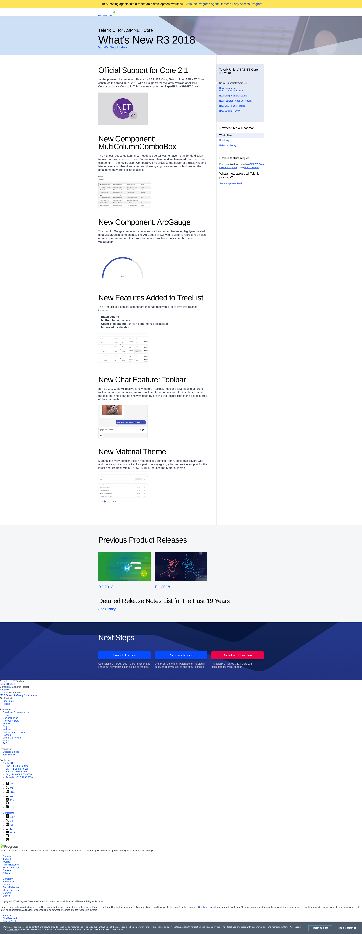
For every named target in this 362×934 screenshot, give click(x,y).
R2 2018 (106, 587)
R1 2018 (162, 587)
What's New (225, 135)
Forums (6, 723)
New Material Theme (229, 111)
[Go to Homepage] (113, 15)
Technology (8, 859)
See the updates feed (230, 183)
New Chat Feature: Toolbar (232, 106)
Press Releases (11, 865)
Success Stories (11, 752)
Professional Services (14, 732)
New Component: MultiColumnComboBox (231, 89)
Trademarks (209, 907)
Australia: (19, 777)
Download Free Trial (238, 655)
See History (107, 609)
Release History (227, 145)
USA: (17, 766)
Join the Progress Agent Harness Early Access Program (224, 4)
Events (6, 740)
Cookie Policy (13, 929)
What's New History (113, 47)
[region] (181, 928)
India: (17, 771)
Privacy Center (10, 921)
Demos (6, 715)
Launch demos (124, 655)
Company (8, 856)
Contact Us (8, 763)
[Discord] (7, 807)
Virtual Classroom (12, 738)
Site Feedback (10, 918)
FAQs (5, 743)
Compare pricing (181, 655)
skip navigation (105, 15)
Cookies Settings (347, 928)
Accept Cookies (320, 928)
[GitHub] (7, 804)
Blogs (6, 726)
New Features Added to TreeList (235, 101)
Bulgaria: (19, 774)
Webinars (7, 729)
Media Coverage (11, 867)
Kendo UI (4, 689)
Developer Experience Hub (16, 712)
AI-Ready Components (25, 695)
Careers (7, 870)
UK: (17, 769)
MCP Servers (6, 695)
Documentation (10, 718)
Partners (7, 735)
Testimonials (9, 754)
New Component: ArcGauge (233, 96)
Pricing (6, 704)
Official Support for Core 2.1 (233, 83)
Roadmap (224, 140)
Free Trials (8, 701)
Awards (6, 862)
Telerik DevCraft (8, 684)
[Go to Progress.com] (9, 848)
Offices (6, 873)
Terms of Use (9, 915)
